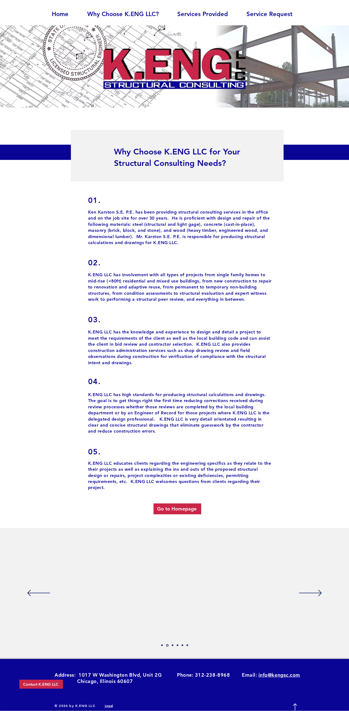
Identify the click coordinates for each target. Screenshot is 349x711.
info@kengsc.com (279, 675)
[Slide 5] (167, 645)
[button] (207, 14)
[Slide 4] (162, 645)
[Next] (310, 593)
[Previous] (38, 593)
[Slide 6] (172, 645)
